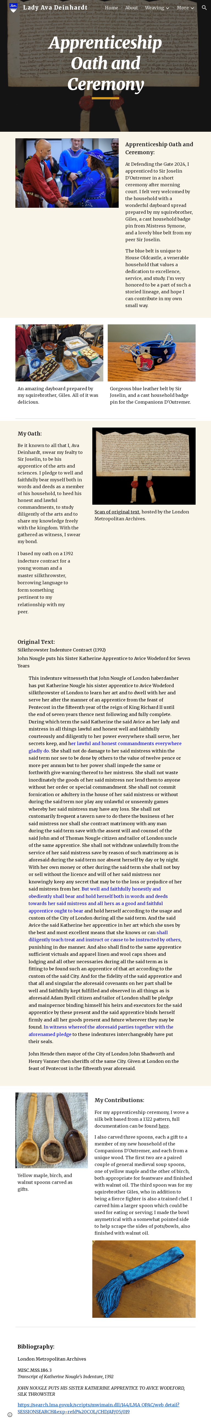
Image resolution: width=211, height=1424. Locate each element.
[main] (105, 66)
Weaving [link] (154, 7)
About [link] (131, 7)
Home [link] (111, 7)
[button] (204, 7)
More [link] (183, 7)
